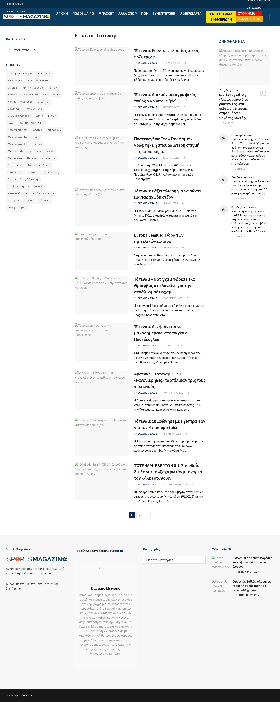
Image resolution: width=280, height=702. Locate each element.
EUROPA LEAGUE (38, 80)
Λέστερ (37, 130)
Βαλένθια (14, 109)
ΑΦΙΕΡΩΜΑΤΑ (191, 14)
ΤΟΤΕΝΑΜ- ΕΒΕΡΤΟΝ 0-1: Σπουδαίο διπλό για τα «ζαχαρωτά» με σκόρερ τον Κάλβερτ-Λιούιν (168, 471)
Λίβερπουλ (54, 130)
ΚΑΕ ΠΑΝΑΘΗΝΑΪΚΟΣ (32, 123)
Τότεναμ (44, 200)
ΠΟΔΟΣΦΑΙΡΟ (83, 14)
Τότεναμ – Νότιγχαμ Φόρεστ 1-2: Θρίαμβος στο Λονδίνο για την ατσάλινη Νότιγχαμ (164, 285)
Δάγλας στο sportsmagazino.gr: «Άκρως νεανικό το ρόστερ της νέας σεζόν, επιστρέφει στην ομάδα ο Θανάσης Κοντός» (233, 104)
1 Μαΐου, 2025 (170, 247)
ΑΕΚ (45, 94)
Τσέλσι (29, 200)
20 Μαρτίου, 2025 (172, 345)
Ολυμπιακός (15, 172)
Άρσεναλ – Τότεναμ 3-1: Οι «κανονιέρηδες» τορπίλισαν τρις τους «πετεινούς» (169, 380)
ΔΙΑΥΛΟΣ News (249, 19)
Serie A (53, 87)
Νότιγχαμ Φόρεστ (39, 165)
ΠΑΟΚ (32, 172)
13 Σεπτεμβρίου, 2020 (174, 484)
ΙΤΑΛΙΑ (52, 116)
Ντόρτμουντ (15, 165)
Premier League (32, 87)
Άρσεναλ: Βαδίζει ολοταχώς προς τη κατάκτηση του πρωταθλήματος (252, 585)
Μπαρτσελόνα (45, 151)
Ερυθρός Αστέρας (19, 116)
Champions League (20, 73)
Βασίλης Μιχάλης (148, 63)
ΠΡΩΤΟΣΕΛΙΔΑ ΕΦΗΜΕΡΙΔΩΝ (221, 17)
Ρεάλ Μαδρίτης (18, 193)
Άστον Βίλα (31, 94)
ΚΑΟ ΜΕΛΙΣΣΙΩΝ (18, 130)
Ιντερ (11, 123)
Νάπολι (31, 158)
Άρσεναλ (13, 94)
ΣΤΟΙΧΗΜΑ (246, 14)
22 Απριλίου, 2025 (172, 298)
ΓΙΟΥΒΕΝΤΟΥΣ (33, 109)
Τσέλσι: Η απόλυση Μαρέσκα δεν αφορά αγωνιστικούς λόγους (252, 562)
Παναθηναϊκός (50, 172)
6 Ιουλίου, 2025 (170, 107)
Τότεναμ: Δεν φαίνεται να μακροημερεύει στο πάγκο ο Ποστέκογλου (160, 333)
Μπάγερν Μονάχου (19, 151)
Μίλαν (38, 144)
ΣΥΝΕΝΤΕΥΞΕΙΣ (164, 14)
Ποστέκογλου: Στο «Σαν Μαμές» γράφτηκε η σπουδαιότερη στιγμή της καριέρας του (167, 145)
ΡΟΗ (144, 14)
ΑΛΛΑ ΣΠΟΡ (127, 14)
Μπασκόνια (15, 158)
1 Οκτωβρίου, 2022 (172, 393)
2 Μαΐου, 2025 (170, 203)
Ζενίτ (39, 116)
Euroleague (15, 80)
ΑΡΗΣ (56, 94)
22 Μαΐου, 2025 (170, 158)
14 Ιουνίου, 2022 (171, 434)
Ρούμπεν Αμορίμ (43, 193)
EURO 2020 (44, 73)
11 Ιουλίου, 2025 (171, 63)
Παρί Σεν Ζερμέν (18, 186)
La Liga (12, 87)
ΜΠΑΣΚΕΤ (106, 14)
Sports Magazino (24, 695)
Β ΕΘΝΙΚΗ (44, 102)
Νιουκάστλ (48, 158)
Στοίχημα (14, 200)
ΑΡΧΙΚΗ (62, 14)
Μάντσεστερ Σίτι (18, 144)
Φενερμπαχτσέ (17, 207)
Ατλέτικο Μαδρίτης (20, 102)
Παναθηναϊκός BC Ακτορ (23, 179)
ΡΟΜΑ (38, 186)
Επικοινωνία (254, 7)
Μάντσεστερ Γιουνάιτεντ (23, 137)
